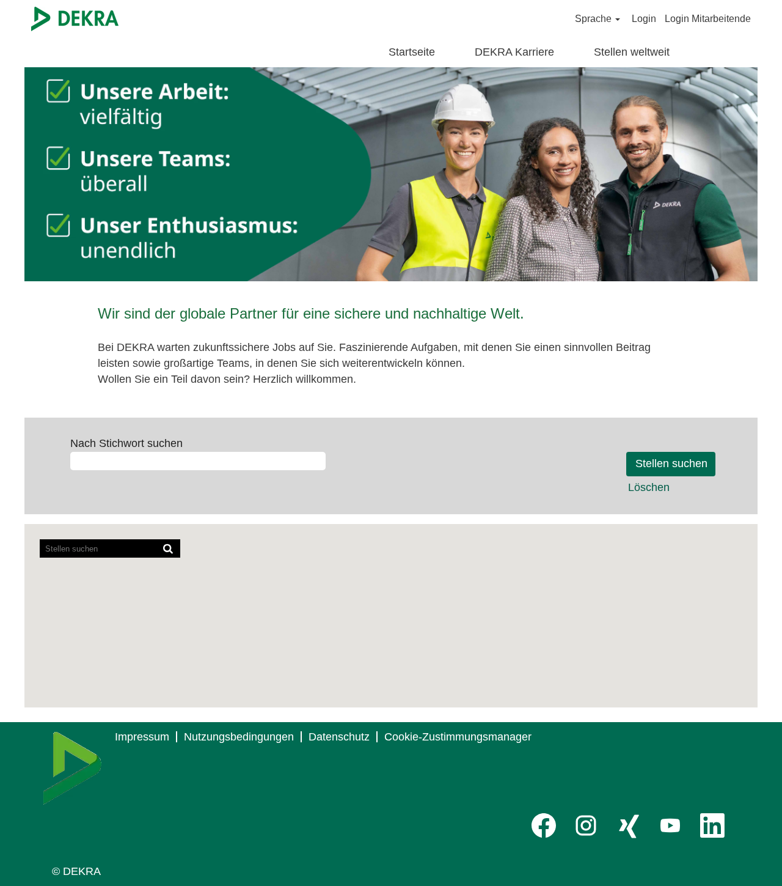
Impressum (142, 737)
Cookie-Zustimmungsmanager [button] (458, 737)
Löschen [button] (649, 487)
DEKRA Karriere (514, 52)
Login (644, 18)
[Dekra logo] (72, 768)
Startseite (412, 52)
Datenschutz (339, 737)
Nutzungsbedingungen (239, 737)
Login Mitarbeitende (708, 18)
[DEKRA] (75, 19)
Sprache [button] (594, 18)
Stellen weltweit (632, 52)
